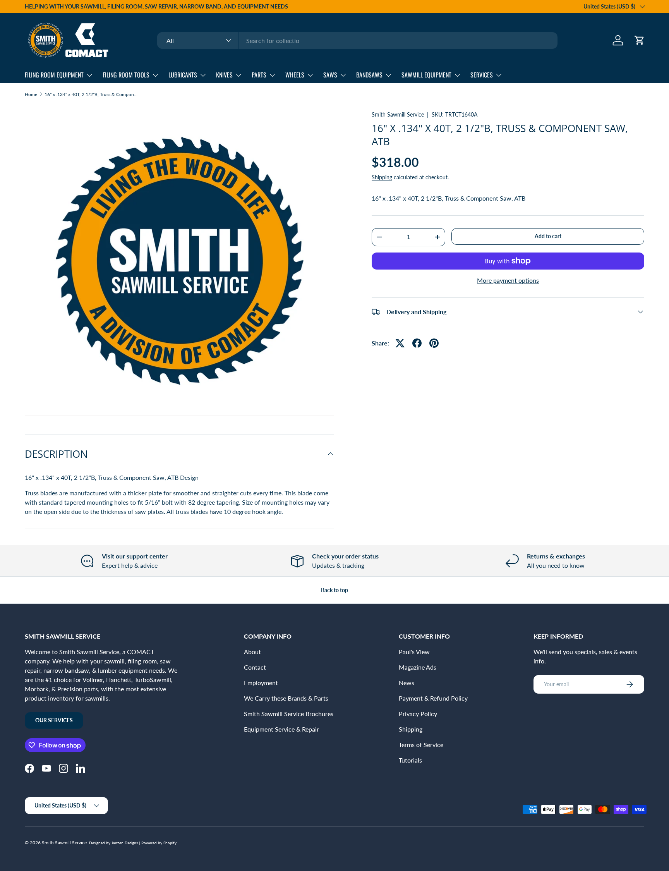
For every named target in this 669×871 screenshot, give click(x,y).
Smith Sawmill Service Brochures (288, 713)
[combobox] (357, 40)
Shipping (382, 177)
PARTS (259, 74)
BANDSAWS (369, 74)
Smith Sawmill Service (398, 114)
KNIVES (224, 74)
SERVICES (481, 74)
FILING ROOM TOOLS (126, 74)
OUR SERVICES (54, 720)
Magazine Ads (417, 667)
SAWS (330, 74)
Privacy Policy (418, 713)
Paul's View (414, 651)
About (252, 651)
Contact (255, 667)
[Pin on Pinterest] (434, 343)
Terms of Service (421, 744)
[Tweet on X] (399, 343)
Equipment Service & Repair (281, 729)
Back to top (334, 590)
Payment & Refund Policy (433, 698)
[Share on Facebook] (416, 343)
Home (31, 94)
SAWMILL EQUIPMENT (426, 74)
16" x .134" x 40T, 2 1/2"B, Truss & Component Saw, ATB (91, 94)
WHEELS (294, 74)
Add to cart (548, 236)
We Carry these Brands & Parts (286, 698)
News (406, 682)
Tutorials (410, 760)
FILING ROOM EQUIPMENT (54, 74)
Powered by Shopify (159, 842)
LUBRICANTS (182, 74)
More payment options (508, 280)
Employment (261, 682)
